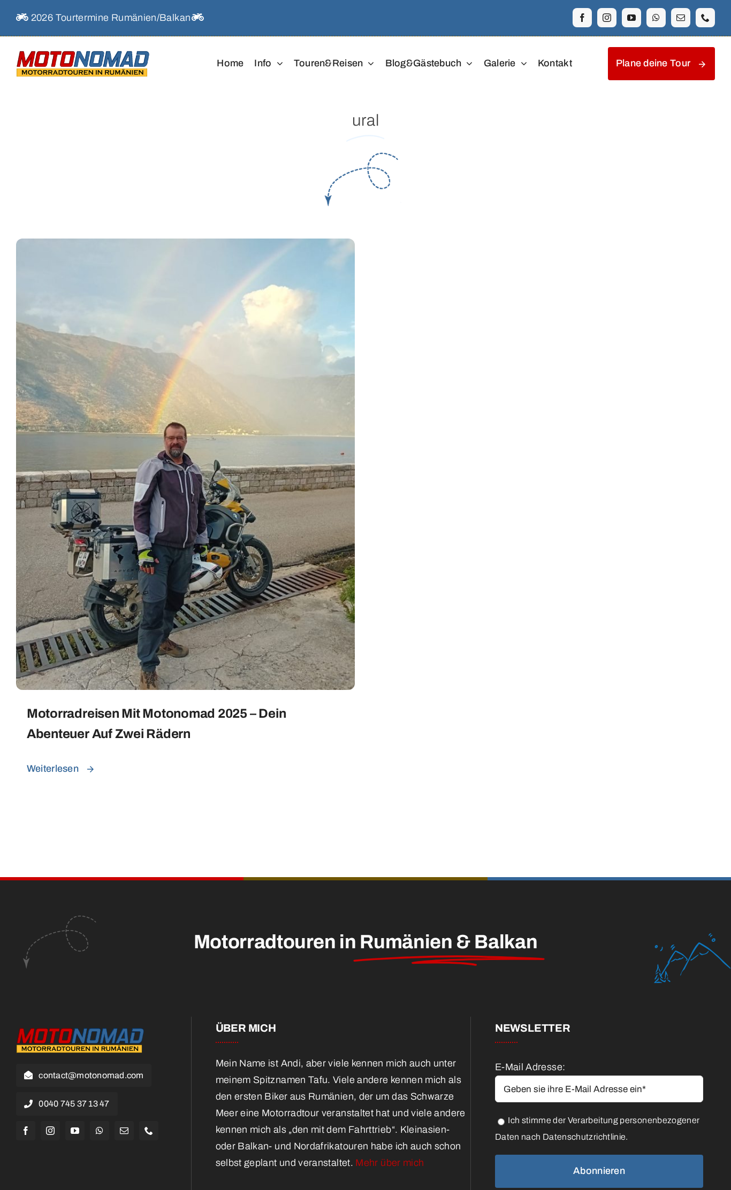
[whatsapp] (656, 17)
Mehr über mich (389, 1162)
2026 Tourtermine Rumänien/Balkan (109, 17)
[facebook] (582, 17)
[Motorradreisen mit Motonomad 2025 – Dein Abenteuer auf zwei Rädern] (185, 246)
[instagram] (606, 17)
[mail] (680, 17)
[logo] (83, 49)
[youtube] (631, 17)
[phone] (705, 17)
